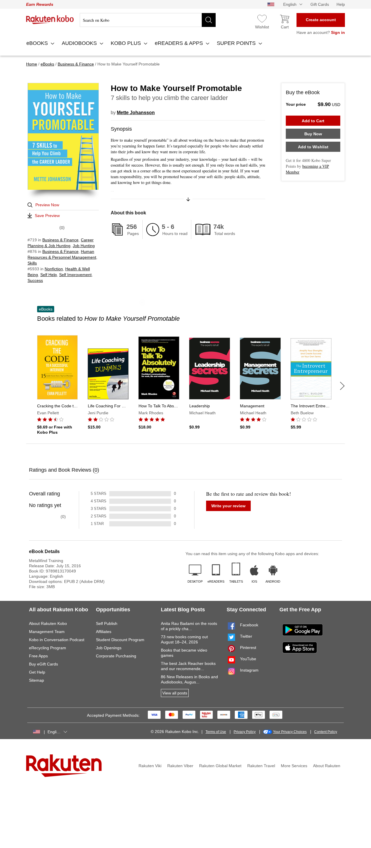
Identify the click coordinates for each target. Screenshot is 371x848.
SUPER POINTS (237, 43)
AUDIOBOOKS (80, 43)
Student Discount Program (120, 639)
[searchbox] (148, 20)
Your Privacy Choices (290, 732)
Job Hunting (84, 245)
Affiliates (103, 631)
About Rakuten (326, 765)
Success (35, 280)
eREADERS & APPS (179, 43)
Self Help (48, 274)
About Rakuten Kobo (48, 623)
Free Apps (38, 656)
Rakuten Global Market (220, 765)
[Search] (209, 20)
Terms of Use (215, 732)
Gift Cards (319, 4)
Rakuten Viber (180, 765)
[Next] (342, 386)
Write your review (228, 506)
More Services (294, 765)
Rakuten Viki (150, 765)
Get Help (37, 672)
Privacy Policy (245, 732)
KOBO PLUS (126, 43)
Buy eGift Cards (43, 664)
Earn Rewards (39, 4)
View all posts (174, 693)
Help (341, 4)
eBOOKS (37, 43)
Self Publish (106, 623)
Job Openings (108, 647)
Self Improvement (75, 274)
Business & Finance (60, 240)
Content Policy (325, 732)
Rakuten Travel (261, 765)
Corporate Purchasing (116, 656)
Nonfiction (54, 269)
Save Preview (47, 215)
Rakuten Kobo (50, 19)
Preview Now (47, 205)
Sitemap (36, 680)
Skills (32, 263)
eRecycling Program (47, 647)
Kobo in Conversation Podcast (56, 639)
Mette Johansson (136, 112)
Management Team (47, 631)
